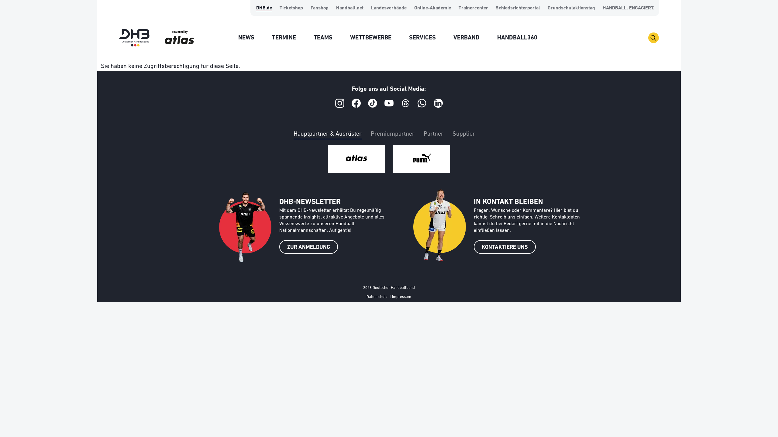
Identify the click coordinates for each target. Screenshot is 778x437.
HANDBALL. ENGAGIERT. (628, 8)
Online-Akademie (432, 8)
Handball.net (349, 8)
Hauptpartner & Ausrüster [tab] (328, 134)
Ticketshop (291, 8)
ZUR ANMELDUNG (308, 247)
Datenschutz (377, 297)
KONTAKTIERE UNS (505, 247)
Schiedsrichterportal (518, 8)
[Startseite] (134, 37)
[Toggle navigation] (653, 37)
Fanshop (320, 8)
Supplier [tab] (464, 134)
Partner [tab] (433, 134)
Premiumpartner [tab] (393, 134)
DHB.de (264, 8)
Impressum (401, 297)
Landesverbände (389, 8)
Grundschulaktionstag (571, 8)
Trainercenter (473, 8)
